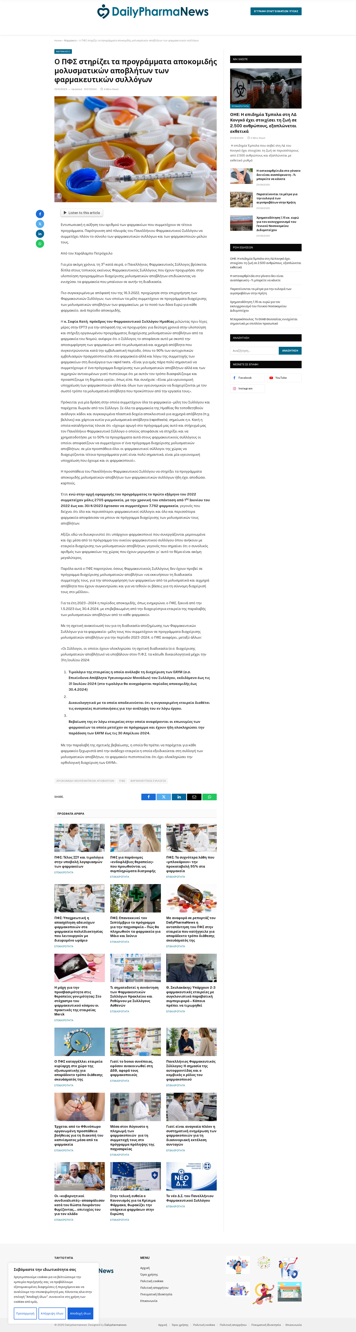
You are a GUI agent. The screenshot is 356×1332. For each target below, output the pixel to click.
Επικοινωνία (148, 1301)
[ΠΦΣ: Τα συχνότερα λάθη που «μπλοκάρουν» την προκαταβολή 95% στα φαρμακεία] (191, 838)
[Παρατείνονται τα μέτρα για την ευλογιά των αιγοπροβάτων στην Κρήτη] (241, 199)
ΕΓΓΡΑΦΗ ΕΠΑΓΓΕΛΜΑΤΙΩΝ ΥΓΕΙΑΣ (276, 11)
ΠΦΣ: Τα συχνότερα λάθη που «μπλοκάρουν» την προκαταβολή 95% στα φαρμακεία (190, 864)
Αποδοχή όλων (80, 1313)
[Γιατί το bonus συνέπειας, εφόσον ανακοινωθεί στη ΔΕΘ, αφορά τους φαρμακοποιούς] (135, 1042)
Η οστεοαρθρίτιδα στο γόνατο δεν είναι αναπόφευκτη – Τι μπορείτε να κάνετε (278, 175)
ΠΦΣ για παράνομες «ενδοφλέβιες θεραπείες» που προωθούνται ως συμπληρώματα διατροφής (133, 864)
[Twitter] (40, 224)
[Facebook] (40, 214)
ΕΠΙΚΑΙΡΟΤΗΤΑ (63, 872)
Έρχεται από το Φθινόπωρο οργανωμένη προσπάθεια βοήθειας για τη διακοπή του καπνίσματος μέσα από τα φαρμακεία (78, 1135)
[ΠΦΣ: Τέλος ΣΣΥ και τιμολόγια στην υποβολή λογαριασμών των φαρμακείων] (79, 838)
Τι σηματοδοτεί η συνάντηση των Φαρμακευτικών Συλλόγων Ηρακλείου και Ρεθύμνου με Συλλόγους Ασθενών (134, 996)
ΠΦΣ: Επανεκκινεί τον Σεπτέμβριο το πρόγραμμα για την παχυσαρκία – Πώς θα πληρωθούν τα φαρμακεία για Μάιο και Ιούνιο (135, 927)
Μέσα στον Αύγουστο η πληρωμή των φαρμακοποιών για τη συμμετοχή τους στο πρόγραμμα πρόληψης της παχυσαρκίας (132, 1138)
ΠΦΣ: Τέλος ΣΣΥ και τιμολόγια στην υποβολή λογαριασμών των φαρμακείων (78, 861)
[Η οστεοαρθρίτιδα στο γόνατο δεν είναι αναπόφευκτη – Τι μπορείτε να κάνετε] (241, 176)
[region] (53, 1293)
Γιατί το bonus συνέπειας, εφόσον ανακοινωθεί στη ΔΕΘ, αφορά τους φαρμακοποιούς (131, 1068)
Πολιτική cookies (151, 1281)
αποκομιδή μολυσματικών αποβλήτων (85, 780)
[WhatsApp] (40, 244)
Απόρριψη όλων (52, 1313)
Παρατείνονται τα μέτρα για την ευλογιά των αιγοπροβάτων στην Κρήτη (276, 198)
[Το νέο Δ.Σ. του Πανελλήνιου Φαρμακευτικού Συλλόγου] (191, 1176)
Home (58, 40)
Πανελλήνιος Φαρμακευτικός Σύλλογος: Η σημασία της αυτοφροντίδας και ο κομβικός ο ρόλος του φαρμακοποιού (190, 1070)
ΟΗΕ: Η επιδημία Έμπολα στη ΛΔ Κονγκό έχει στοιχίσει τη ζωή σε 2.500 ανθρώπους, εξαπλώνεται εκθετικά (263, 123)
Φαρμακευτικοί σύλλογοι (148, 780)
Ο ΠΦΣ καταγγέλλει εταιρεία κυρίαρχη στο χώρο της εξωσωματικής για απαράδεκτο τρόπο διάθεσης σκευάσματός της (78, 1070)
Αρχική (145, 1268)
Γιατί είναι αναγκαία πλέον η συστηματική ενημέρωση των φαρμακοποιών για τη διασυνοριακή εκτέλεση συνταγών (191, 1135)
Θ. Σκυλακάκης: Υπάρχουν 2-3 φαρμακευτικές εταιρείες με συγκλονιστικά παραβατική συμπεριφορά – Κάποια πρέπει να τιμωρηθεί (190, 996)
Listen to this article (84, 213)
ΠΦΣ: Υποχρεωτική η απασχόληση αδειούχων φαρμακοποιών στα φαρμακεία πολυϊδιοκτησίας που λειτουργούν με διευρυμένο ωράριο (78, 929)
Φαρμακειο (70, 40)
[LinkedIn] (40, 234)
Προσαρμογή (25, 1313)
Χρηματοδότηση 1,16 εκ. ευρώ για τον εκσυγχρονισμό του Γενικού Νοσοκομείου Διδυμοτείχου (277, 224)
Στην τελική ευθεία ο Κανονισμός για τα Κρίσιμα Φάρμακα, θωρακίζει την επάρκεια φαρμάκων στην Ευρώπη (133, 1205)
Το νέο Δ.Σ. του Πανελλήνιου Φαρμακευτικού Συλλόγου (189, 1198)
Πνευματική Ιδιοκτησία (156, 1294)
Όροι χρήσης (149, 1274)
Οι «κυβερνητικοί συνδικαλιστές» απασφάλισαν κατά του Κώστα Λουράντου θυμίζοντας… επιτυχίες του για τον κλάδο (79, 1205)
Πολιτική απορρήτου (154, 1287)
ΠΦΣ (122, 780)
